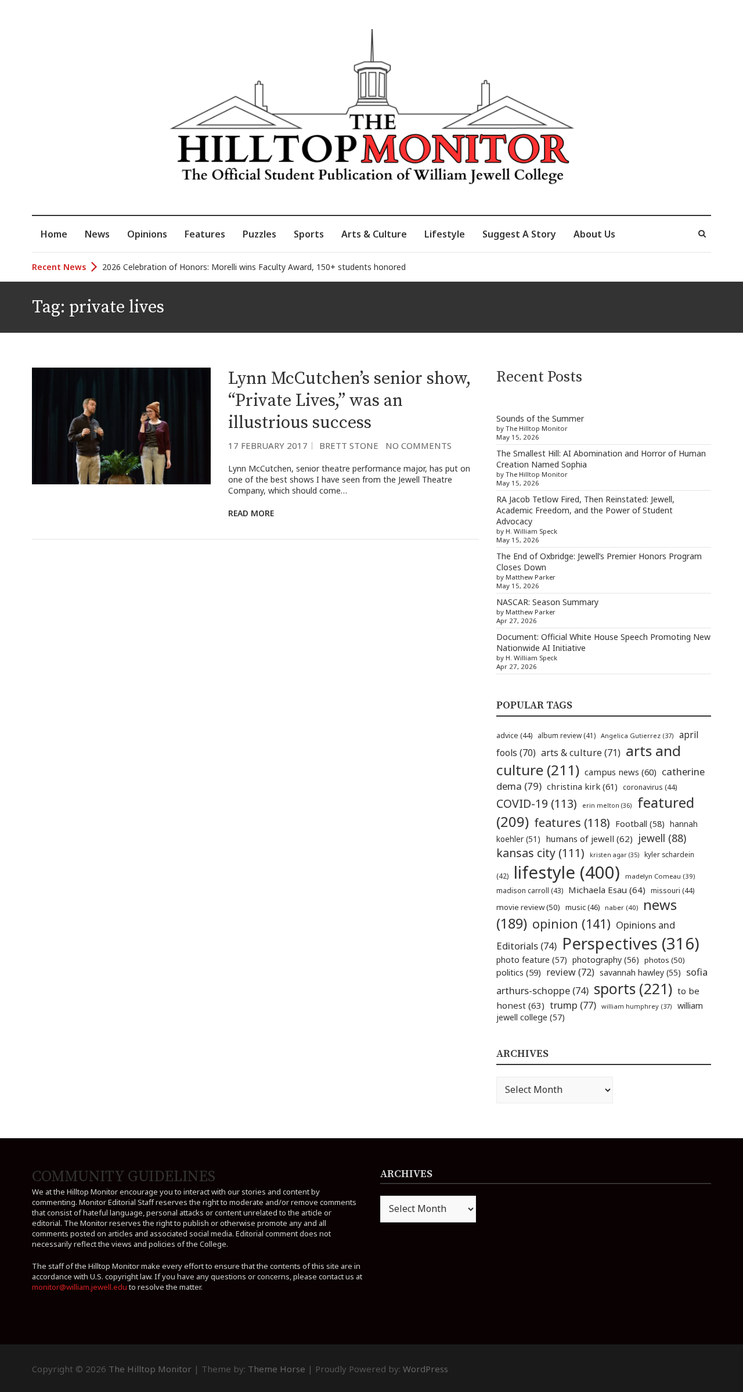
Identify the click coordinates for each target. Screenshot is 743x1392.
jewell (662, 838)
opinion (571, 923)
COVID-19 (536, 803)
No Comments (418, 445)
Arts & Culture (374, 234)
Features (205, 234)
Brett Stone (348, 445)
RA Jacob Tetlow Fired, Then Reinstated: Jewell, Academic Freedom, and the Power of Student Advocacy (585, 510)
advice (514, 735)
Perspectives (630, 943)
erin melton (607, 805)
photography (605, 959)
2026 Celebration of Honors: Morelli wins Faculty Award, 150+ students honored (254, 266)
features (572, 822)
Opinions (147, 234)
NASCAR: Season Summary (547, 601)
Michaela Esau (606, 889)
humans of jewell (589, 838)
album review (567, 735)
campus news (621, 772)
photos (664, 960)
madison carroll (529, 890)
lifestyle (567, 872)
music (582, 907)
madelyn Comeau (660, 876)
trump (573, 1005)
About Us (594, 234)
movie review (528, 907)
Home (54, 234)
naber (621, 907)
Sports (309, 234)
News (97, 234)
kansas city (540, 853)
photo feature (531, 959)
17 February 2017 (268, 445)
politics (518, 972)
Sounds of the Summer (540, 418)
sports (633, 988)
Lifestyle (444, 234)
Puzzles (259, 234)
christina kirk (582, 786)
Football (640, 823)
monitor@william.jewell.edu (79, 1287)
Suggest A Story (519, 234)
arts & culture (581, 752)
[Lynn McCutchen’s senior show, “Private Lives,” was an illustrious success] (121, 426)
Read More (251, 513)
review (570, 972)
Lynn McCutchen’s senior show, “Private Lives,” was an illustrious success (349, 401)
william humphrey (636, 1006)
